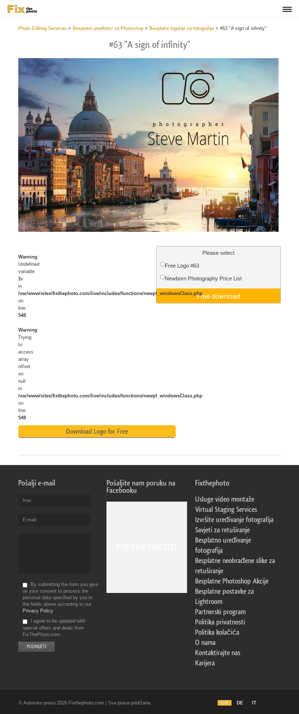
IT (254, 703)
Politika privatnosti (220, 622)
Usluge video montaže (224, 499)
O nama (205, 642)
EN (224, 703)
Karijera (205, 663)
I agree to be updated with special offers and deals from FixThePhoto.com (54, 628)
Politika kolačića (217, 632)
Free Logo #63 (182, 265)
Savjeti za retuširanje (222, 530)
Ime (27, 500)
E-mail (29, 519)
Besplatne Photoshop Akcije (231, 581)
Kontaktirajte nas (217, 653)
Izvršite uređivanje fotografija (234, 520)
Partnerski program (220, 612)
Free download (218, 296)
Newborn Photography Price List (203, 278)
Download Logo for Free (97, 431)
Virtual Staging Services (226, 509)
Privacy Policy (38, 610)
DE (240, 703)
